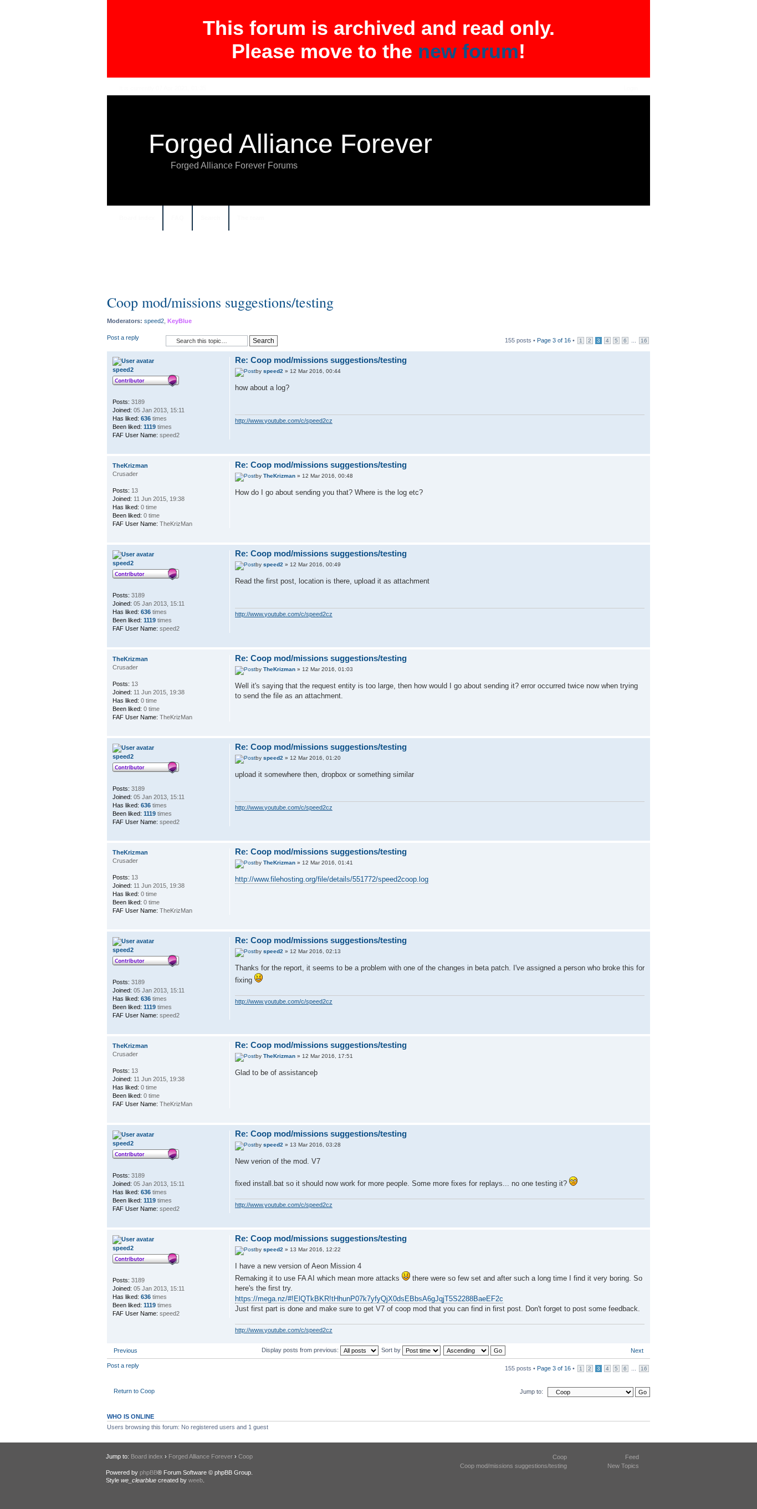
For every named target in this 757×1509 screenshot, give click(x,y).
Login (630, 88)
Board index (137, 217)
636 (146, 418)
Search (211, 217)
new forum (468, 51)
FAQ (177, 217)
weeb (195, 1480)
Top (641, 448)
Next (637, 1350)
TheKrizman (279, 476)
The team (250, 217)
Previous (125, 1350)
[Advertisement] (378, 266)
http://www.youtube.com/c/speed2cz (284, 420)
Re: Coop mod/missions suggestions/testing (321, 360)
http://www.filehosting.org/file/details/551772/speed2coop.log (331, 879)
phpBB (148, 1472)
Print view (630, 218)
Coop (245, 1456)
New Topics (623, 1465)
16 (644, 340)
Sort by (391, 1350)
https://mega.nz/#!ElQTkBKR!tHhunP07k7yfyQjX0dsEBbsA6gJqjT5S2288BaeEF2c (369, 1299)
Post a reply (123, 337)
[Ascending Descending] (475, 1350)
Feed (632, 1457)
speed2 (154, 321)
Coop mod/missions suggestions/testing (220, 302)
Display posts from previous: (301, 1350)
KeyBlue (179, 321)
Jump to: (531, 1391)
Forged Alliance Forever (290, 143)
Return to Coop (134, 1391)
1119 (150, 426)
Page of (554, 340)
